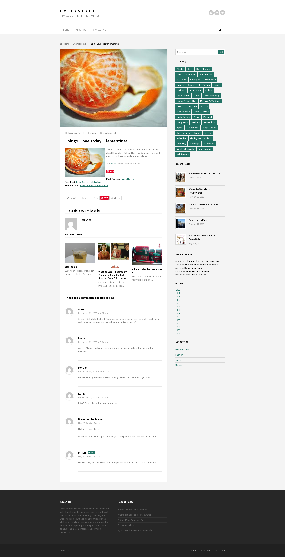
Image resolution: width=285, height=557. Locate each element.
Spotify (93, 528)
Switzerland (192, 127)
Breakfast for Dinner (90, 419)
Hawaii (217, 84)
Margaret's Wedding (210, 100)
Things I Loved (127, 178)
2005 (177, 333)
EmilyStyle (78, 11)
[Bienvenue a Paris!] (180, 223)
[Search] (220, 30)
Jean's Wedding (211, 95)
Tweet (73, 197)
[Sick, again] (80, 253)
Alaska (180, 68)
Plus (96, 197)
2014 (177, 303)
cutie (113, 163)
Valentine (181, 138)
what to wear (204, 148)
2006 (177, 330)
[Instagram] (216, 12)
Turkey (197, 132)
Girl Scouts (204, 84)
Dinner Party (210, 79)
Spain (180, 127)
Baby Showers (203, 68)
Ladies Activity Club (186, 100)
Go (221, 52)
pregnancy (182, 122)
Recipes (196, 122)
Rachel (82, 338)
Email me (75, 522)
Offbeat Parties (201, 111)
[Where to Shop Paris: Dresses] (180, 177)
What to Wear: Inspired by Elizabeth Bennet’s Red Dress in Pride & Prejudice (112, 275)
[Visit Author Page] (71, 224)
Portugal (207, 116)
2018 (177, 289)
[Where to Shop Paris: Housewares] (180, 192)
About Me (81, 29)
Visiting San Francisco (200, 138)
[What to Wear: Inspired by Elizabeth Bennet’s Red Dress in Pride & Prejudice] (113, 255)
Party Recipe (183, 116)
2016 (177, 296)
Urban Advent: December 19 (94, 185)
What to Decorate (185, 148)
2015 (177, 299)
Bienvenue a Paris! (198, 220)
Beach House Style (186, 74)
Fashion (179, 354)
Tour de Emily (183, 132)
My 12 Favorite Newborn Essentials (135, 530)
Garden (191, 84)
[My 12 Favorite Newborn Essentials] (180, 239)
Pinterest (83, 528)
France (180, 84)
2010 (177, 316)
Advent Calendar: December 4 (147, 271)
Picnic (196, 116)
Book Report (206, 74)
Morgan (82, 367)
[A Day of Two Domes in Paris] (180, 208)
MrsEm (178, 261)
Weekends (209, 143)
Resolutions (209, 122)
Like (84, 197)
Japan (196, 95)
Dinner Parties (182, 349)
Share (117, 197)
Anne (81, 309)
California (181, 79)
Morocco (192, 106)
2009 (177, 320)
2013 (177, 306)
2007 (177, 326)
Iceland (208, 90)
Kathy (81, 393)
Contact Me (99, 29)
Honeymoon (195, 90)
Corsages (195, 79)
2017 (177, 293)
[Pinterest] (222, 12)
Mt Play (204, 106)
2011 (177, 313)
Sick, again (71, 266)
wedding (181, 143)
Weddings (195, 143)
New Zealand (183, 111)
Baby (190, 68)
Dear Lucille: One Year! (198, 271)
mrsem (93, 133)
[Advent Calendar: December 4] (147, 254)
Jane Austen (183, 95)
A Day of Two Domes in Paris (204, 204)
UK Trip (208, 132)
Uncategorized (109, 133)
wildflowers (183, 154)
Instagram (65, 532)
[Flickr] (211, 12)
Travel (178, 360)
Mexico (180, 106)
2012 (177, 309)
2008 (177, 323)
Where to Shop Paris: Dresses (204, 173)
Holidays (181, 90)
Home (66, 29)
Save (106, 197)
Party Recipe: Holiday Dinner (90, 182)
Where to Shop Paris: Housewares (202, 261)
